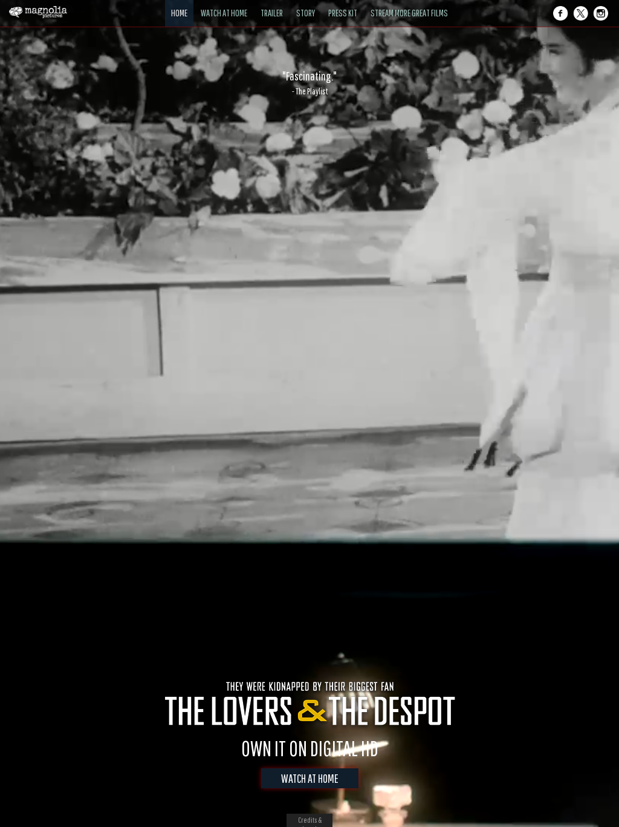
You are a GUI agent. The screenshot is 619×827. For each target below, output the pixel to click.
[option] (309, 83)
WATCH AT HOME (310, 778)
